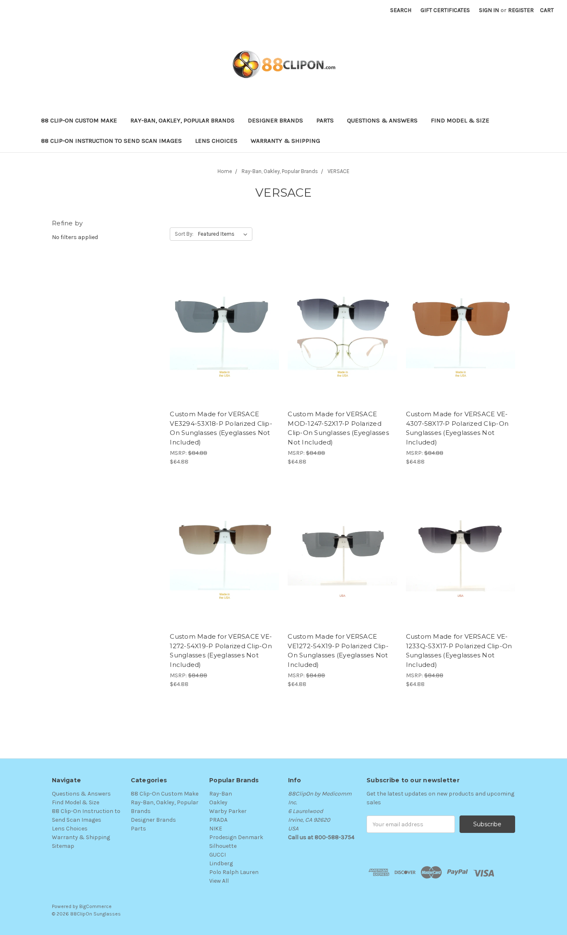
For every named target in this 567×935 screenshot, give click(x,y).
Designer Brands (275, 120)
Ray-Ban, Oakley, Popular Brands (182, 120)
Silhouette (223, 846)
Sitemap (63, 846)
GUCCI (217, 854)
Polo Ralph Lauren (234, 872)
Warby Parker (228, 811)
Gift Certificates (445, 10)
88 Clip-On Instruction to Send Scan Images (111, 140)
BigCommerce (95, 906)
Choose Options (225, 340)
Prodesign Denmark (236, 837)
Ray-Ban (220, 793)
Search (400, 10)
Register (521, 10)
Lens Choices (216, 140)
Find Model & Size (460, 120)
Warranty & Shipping (285, 140)
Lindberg (221, 863)
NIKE (215, 828)
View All (219, 880)
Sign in (489, 10)
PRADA (218, 819)
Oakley (218, 802)
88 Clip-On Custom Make (79, 120)
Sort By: (184, 234)
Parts (325, 120)
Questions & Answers (382, 120)
